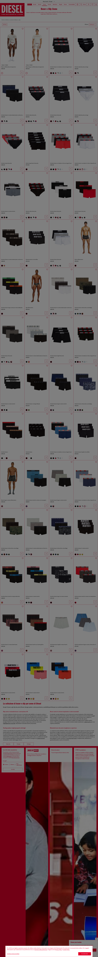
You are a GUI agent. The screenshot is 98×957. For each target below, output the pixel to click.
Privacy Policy (58, 949)
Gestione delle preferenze (41, 949)
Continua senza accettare (13, 953)
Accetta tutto (84, 953)
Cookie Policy (66, 949)
